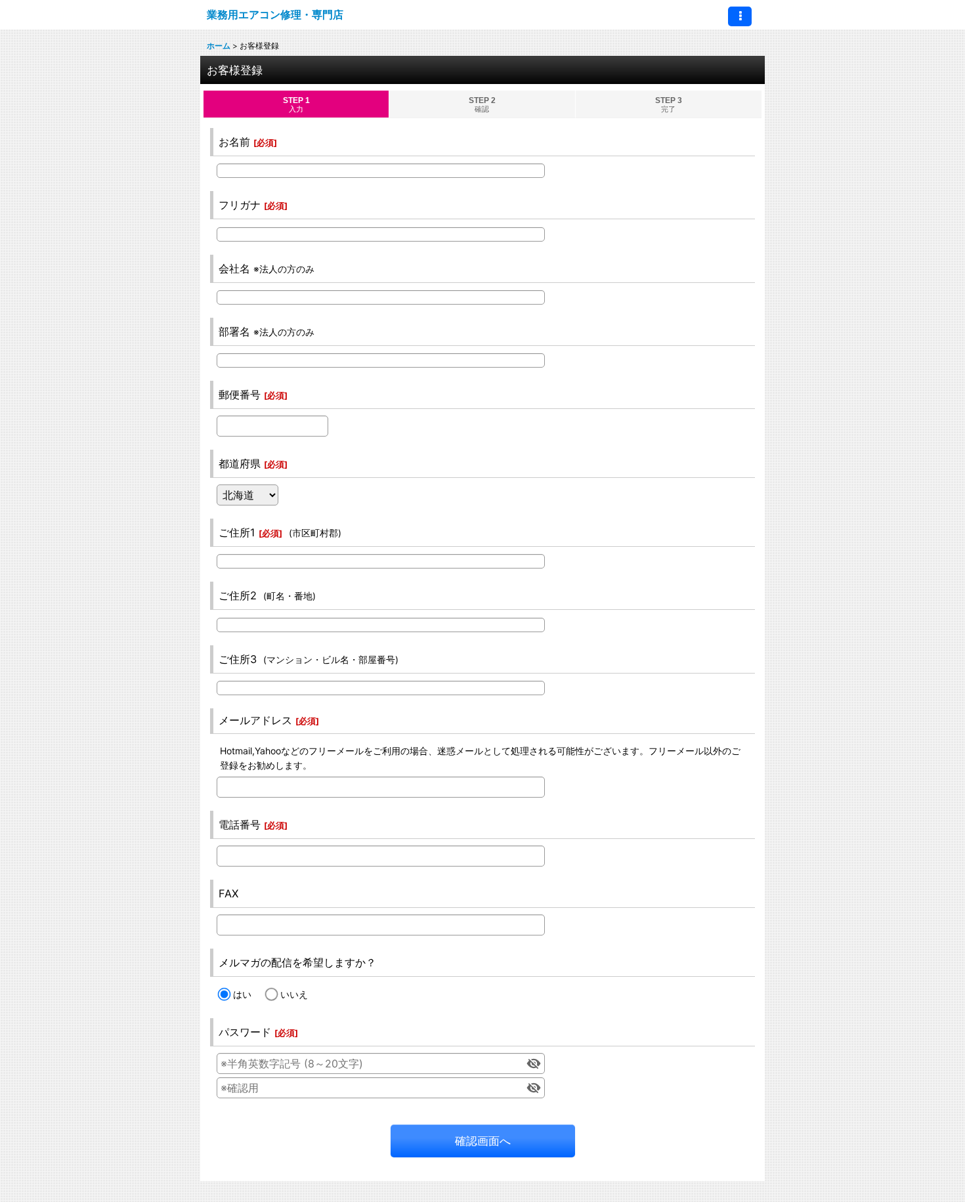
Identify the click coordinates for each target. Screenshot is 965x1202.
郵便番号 (240, 394)
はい (242, 994)
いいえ (294, 994)
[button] (740, 16)
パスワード (245, 1032)
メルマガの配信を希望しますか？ (297, 962)
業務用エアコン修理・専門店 (275, 14)
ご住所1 (237, 532)
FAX (228, 893)
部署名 (234, 331)
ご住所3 (238, 659)
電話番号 (240, 824)
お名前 (234, 141)
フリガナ (240, 204)
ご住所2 (238, 595)
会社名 (234, 268)
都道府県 (240, 463)
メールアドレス (255, 720)
